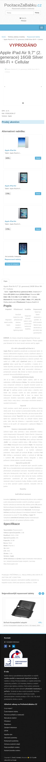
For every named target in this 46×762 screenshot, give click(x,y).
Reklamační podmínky (11, 741)
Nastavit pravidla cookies (12, 750)
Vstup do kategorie (12, 264)
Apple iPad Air (10, 150)
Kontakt (19, 757)
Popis (5, 281)
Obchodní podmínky (10, 738)
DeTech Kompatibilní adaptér (15, 622)
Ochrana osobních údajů (12, 744)
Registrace (7, 724)
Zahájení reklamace (10, 727)
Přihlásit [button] (23, 21)
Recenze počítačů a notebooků (14, 715)
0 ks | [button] (24, 18)
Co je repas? (8, 708)
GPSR (6, 731)
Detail (38, 158)
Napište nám (8, 734)
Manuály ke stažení (10, 718)
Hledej (37, 13)
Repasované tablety (33, 37)
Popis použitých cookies (12, 747)
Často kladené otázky (11, 711)
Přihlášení (7, 721)
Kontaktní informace (12, 642)
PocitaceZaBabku (23, 5)
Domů (4, 37)
